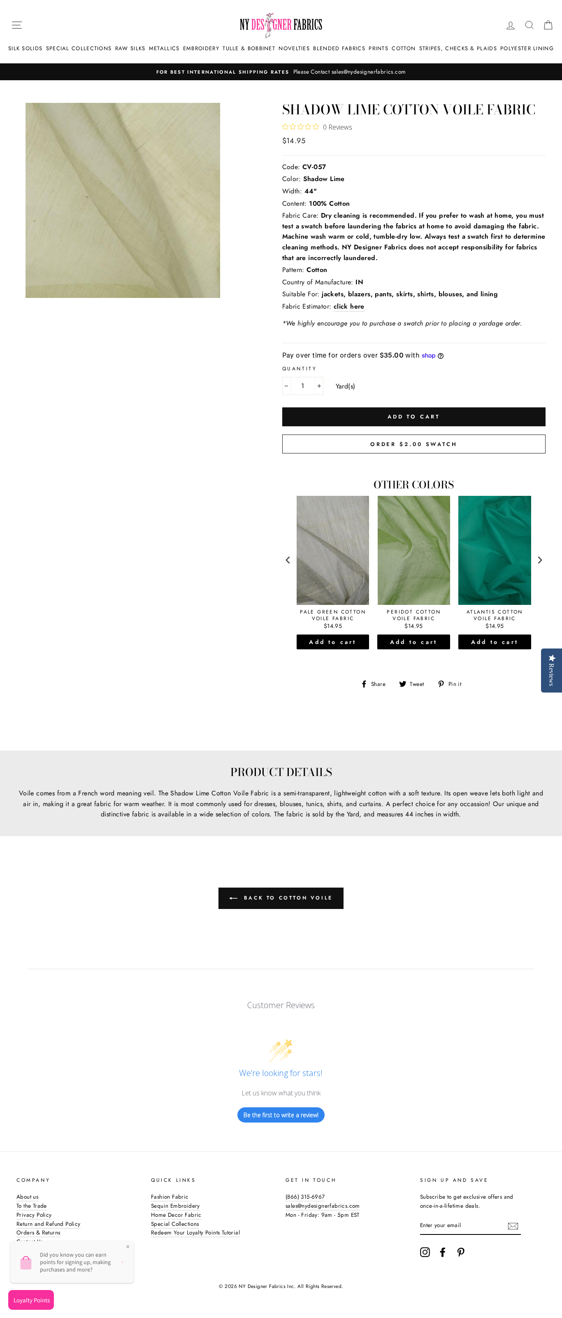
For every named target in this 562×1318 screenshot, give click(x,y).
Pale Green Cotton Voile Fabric (333, 615)
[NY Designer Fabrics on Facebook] (443, 1252)
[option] (281, 72)
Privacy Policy (34, 1215)
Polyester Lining (527, 48)
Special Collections (79, 48)
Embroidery (201, 48)
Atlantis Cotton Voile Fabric (495, 615)
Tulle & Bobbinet (249, 48)
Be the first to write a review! (281, 1115)
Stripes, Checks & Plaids (458, 48)
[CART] (548, 25)
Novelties (294, 48)
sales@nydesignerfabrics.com (323, 1206)
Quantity (299, 368)
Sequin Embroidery (175, 1206)
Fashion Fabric (170, 1196)
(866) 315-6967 (305, 1196)
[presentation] (288, 560)
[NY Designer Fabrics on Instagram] (425, 1252)
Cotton (404, 48)
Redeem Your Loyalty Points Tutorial (195, 1232)
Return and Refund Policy (48, 1224)
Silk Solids (25, 48)
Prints (378, 48)
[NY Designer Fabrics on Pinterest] (461, 1252)
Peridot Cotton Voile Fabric (414, 615)
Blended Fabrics (339, 48)
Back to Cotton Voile (287, 898)
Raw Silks (130, 48)
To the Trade (31, 1206)
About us (27, 1196)
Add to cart (332, 642)
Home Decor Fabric (176, 1215)
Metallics (164, 48)
